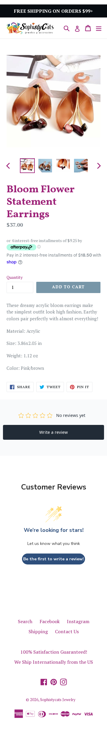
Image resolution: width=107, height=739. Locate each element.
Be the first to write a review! (53, 559)
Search (25, 621)
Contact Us (67, 631)
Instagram (78, 621)
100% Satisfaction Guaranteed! (53, 652)
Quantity (15, 277)
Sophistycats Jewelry (57, 699)
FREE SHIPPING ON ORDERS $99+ (53, 11)
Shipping (38, 631)
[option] (27, 166)
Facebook (50, 621)
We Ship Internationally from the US (53, 662)
